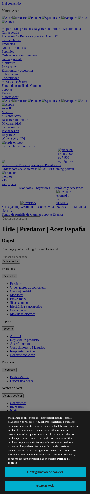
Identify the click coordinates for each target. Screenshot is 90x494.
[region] (45, 452)
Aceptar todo (45, 485)
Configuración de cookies (45, 472)
